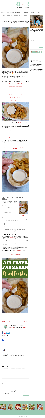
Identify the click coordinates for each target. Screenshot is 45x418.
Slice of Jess (22, 5)
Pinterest (13, 72)
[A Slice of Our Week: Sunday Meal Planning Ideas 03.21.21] (25, 407)
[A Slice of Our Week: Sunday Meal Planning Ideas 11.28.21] (39, 407)
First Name (32, 40)
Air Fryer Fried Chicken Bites (15, 97)
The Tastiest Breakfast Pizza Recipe (15, 137)
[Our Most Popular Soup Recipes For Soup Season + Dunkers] (18, 407)
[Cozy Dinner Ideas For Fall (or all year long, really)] (32, 407)
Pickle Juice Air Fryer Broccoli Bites (15, 100)
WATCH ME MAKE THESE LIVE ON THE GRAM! (15, 148)
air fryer (23, 70)
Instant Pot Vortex (13, 237)
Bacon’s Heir (20, 122)
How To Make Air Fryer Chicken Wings (15, 83)
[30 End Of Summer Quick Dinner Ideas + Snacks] (3, 407)
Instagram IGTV (16, 23)
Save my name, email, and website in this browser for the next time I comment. (15, 391)
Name (3, 380)
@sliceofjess (12, 327)
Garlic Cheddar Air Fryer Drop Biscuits (15, 86)
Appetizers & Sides (7, 316)
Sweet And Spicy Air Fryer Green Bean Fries (15, 94)
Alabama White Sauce (17, 250)
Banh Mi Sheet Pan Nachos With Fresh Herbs (15, 134)
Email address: (32, 43)
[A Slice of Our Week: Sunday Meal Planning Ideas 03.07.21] (10, 407)
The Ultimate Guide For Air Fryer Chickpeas (15, 91)
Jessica (7, 349)
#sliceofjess (24, 327)
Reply (4, 357)
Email (3, 383)
